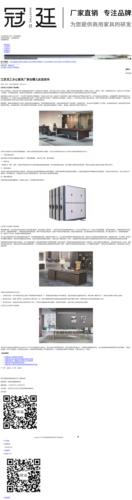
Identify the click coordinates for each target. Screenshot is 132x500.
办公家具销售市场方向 (14, 362)
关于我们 (3, 67)
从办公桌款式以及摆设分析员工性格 (18, 359)
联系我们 (16, 67)
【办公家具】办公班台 (69, 61)
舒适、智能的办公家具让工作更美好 (18, 361)
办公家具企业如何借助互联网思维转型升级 (20, 364)
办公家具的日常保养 (13, 357)
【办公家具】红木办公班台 (53, 61)
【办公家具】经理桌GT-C (36, 61)
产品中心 (10, 67)
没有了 (9, 368)
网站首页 (11, 65)
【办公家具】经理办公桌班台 (19, 61)
